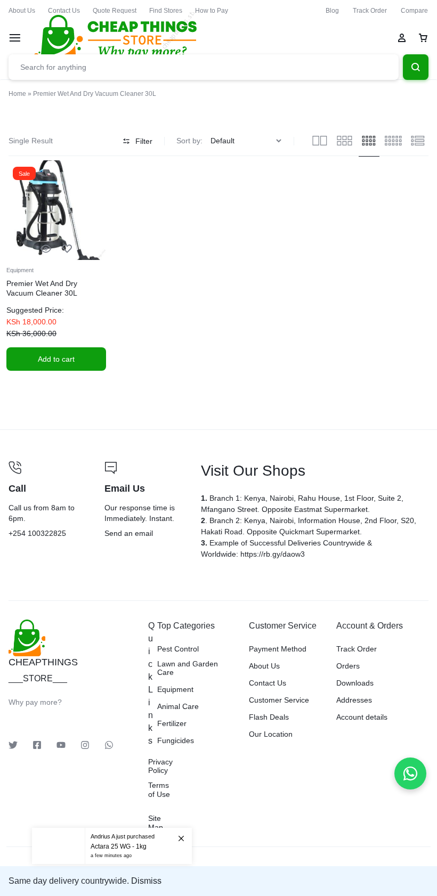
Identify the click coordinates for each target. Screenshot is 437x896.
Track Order (370, 10)
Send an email (143, 500)
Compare (414, 10)
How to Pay (211, 10)
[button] (56, 359)
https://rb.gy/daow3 (272, 554)
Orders (348, 666)
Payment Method (277, 649)
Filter (143, 141)
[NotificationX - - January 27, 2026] (112, 846)
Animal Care (178, 706)
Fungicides (175, 740)
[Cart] (423, 38)
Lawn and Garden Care (187, 668)
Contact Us (64, 10)
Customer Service (279, 700)
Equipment (20, 270)
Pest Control (178, 649)
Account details (361, 717)
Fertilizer (172, 723)
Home (17, 93)
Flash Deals (269, 717)
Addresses (354, 700)
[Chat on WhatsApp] (410, 773)
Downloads (355, 683)
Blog (332, 10)
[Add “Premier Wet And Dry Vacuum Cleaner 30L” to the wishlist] (67, 249)
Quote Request (114, 10)
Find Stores (165, 10)
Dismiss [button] (146, 880)
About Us (22, 10)
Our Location (271, 734)
